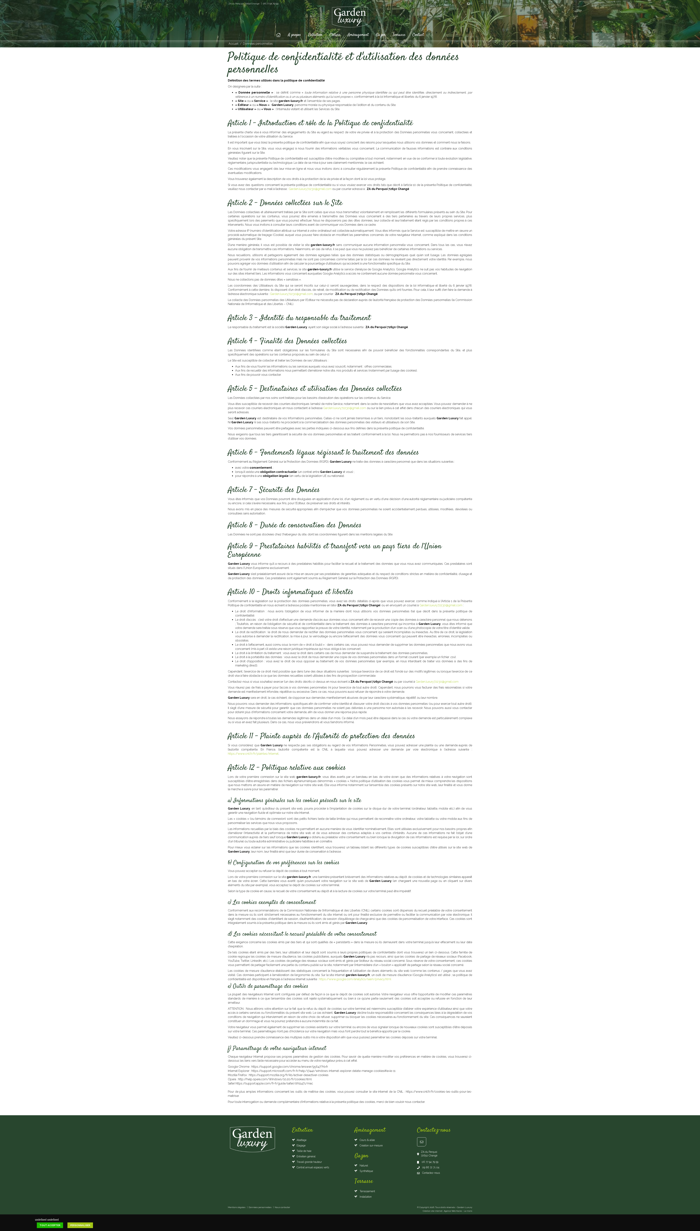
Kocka (459, 1211)
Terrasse (399, 35)
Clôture (335, 35)
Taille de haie (304, 1151)
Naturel (363, 1165)
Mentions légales (236, 1207)
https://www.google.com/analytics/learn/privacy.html (355, 979)
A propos (294, 35)
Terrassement (367, 1191)
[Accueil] (278, 34)
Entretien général (306, 1156)
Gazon (380, 35)
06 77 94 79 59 (270, 3)
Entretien (315, 35)
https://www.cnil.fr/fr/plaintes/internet (253, 753)
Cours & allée (367, 1140)
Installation (365, 1196)
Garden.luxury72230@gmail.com (310, 189)
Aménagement (358, 35)
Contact (418, 35)
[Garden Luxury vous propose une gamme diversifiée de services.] (350, 18)
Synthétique (366, 1171)
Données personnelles (258, 43)
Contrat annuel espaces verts (313, 1167)
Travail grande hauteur (309, 1161)
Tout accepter (50, 1225)
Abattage (301, 1140)
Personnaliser (80, 1225)
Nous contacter (282, 1207)
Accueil (233, 43)
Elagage (301, 1145)
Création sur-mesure (371, 1145)
